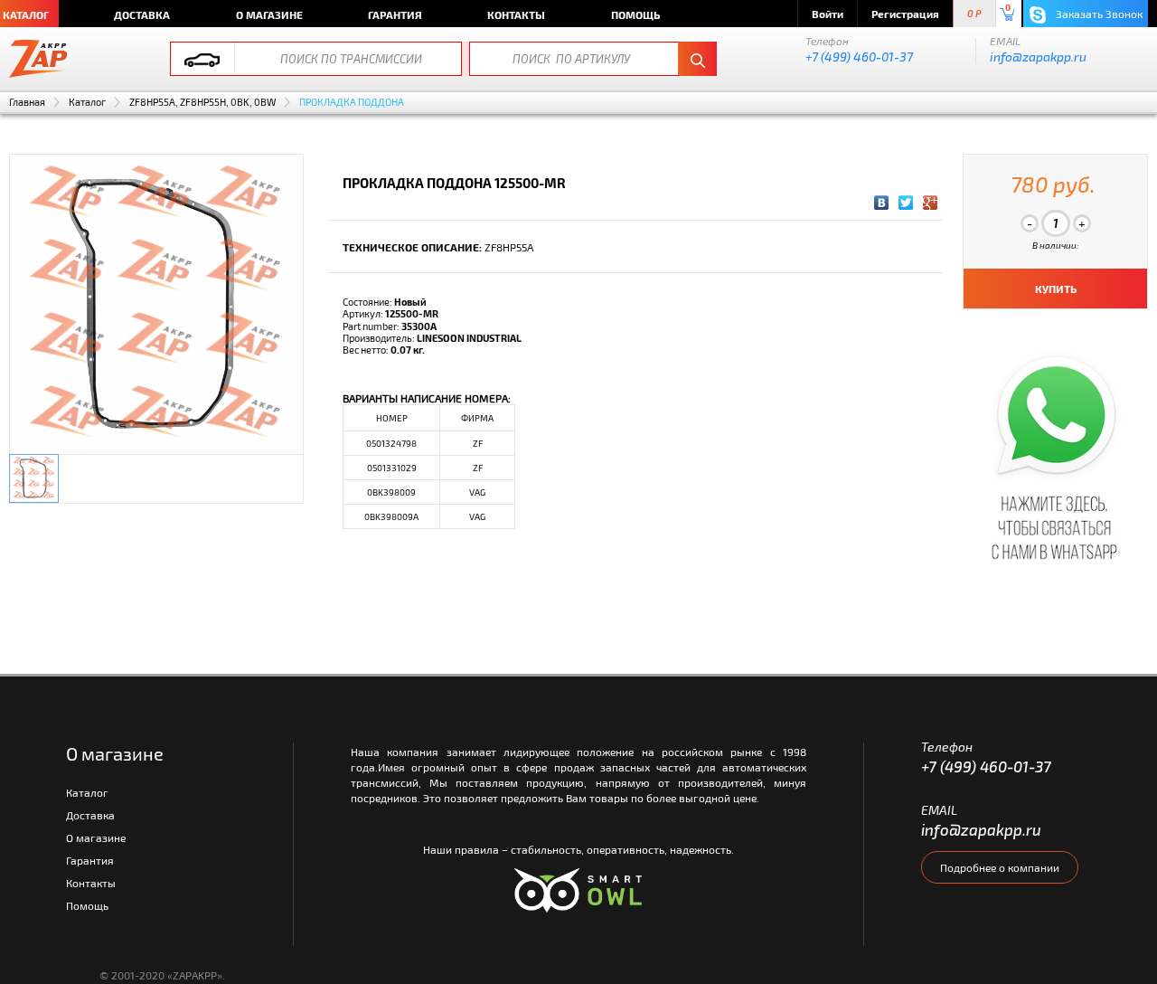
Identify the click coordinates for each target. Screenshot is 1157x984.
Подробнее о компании (999, 867)
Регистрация (905, 13)
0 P (974, 14)
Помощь (635, 14)
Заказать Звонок (1098, 13)
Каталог (87, 102)
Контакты (516, 14)
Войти (827, 13)
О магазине (269, 14)
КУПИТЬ (1056, 288)
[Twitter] (906, 202)
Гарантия (395, 14)
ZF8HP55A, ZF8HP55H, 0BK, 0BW (202, 102)
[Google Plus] (930, 202)
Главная (27, 102)
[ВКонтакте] (881, 202)
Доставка (142, 14)
